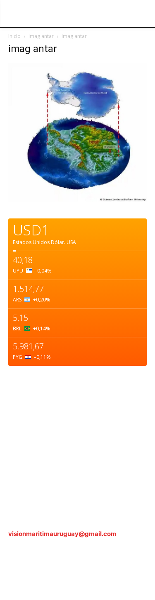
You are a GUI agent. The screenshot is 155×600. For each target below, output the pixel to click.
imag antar (41, 36)
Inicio (14, 36)
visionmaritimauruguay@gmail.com (62, 534)
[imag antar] (77, 199)
